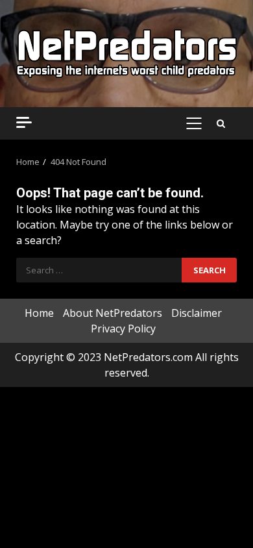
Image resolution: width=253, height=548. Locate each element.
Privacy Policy (123, 328)
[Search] (221, 123)
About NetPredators (112, 313)
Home (39, 313)
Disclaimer (196, 313)
